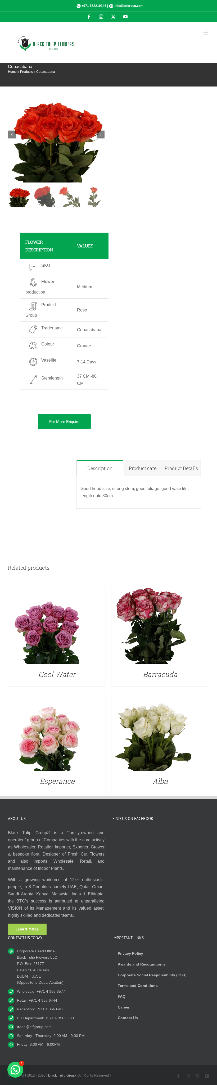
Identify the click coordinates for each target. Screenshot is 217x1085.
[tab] (100, 468)
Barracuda (160, 674)
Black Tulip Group (62, 1075)
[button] (15, 1070)
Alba (160, 781)
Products (26, 72)
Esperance (57, 781)
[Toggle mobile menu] (206, 32)
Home (12, 72)
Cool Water (56, 674)
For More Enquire (64, 421)
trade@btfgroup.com (34, 1027)
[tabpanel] (138, 492)
